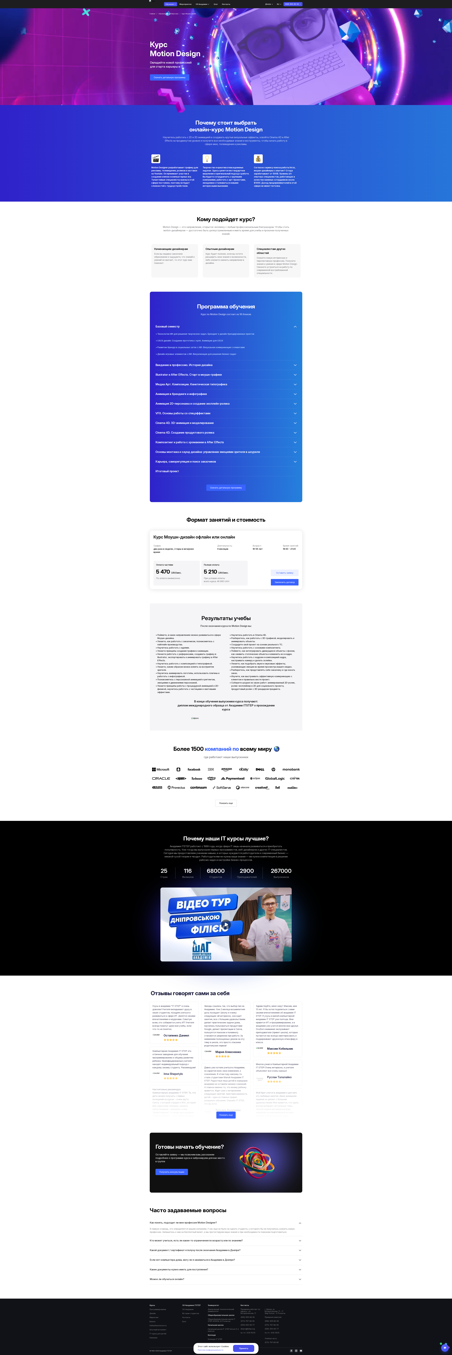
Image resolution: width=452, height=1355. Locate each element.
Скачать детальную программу (170, 77)
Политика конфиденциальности (210, 1350)
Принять (243, 1348)
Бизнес (152, 1321)
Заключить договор (285, 582)
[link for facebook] (291, 1350)
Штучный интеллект (158, 1330)
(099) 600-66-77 (248, 1325)
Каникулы (153, 1338)
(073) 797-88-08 (247, 1321)
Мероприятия (186, 4)
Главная (152, 14)
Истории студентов (190, 1313)
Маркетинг (154, 1317)
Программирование (158, 1309)
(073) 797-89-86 (272, 1342)
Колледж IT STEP (215, 1339)
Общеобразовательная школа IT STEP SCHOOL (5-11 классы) (221, 1320)
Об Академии (188, 1309)
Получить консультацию (171, 1172)
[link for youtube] (301, 1350)
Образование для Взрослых (168, 14)
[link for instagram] (296, 1350)
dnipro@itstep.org (248, 1329)
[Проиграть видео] (226, 924)
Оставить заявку (284, 573)
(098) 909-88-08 (248, 1317)
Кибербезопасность (158, 1326)
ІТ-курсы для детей (158, 1334)
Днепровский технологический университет (221, 1310)
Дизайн (153, 1313)
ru (278, 4)
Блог (216, 4)
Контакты (226, 4)
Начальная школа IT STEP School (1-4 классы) (223, 1330)
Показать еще (226, 803)
